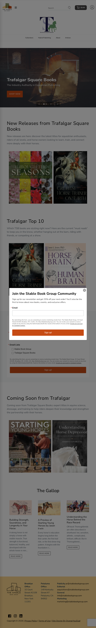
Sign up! (48, 333)
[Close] (84, 290)
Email (15, 308)
